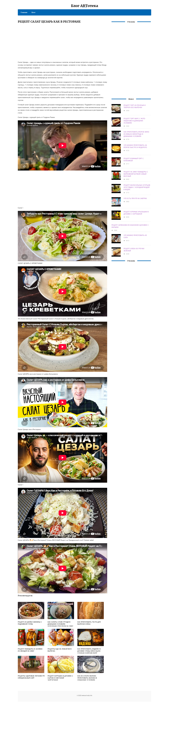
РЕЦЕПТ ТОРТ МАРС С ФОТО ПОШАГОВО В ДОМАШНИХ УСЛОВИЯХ (134, 120)
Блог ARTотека (84, 6)
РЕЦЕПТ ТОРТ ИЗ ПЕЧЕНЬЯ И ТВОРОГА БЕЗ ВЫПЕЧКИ (135, 106)
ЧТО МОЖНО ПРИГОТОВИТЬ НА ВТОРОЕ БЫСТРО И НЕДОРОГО (135, 146)
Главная (24, 12)
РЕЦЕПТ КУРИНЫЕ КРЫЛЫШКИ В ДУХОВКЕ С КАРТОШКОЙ (136, 213)
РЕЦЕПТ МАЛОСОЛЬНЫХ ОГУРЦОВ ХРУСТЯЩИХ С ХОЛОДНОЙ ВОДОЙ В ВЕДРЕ (137, 187)
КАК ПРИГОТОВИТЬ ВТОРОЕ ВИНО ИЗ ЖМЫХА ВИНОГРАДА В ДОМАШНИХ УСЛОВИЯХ (136, 134)
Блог (34, 12)
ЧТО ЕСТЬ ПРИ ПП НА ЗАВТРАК (135, 198)
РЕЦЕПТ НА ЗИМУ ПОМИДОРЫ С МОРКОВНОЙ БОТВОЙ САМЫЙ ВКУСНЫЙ (136, 174)
